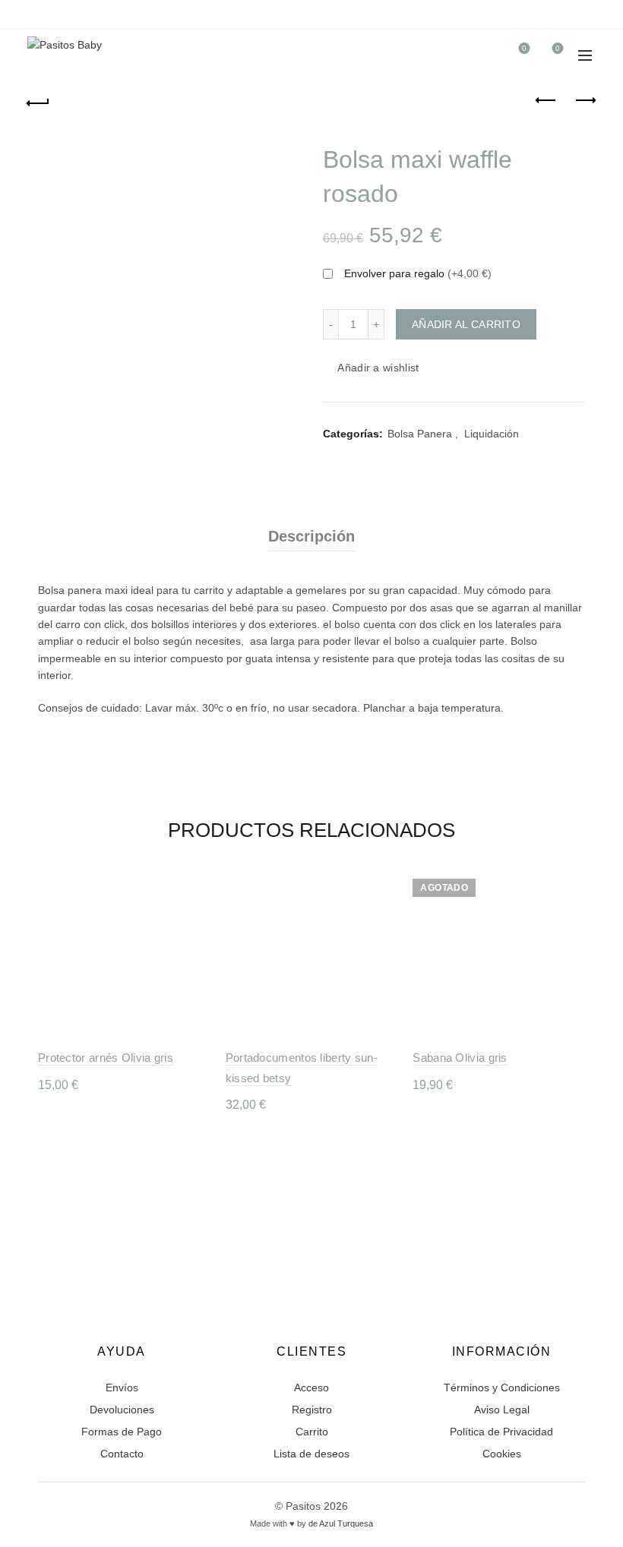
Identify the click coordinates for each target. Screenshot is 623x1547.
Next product (585, 101)
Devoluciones (122, 1409)
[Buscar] (481, 55)
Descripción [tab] (311, 536)
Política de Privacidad (501, 1431)
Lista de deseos (311, 1454)
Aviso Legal (502, 1409)
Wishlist (524, 48)
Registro (312, 1409)
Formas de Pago (121, 1431)
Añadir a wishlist (378, 367)
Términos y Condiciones (502, 1387)
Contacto (122, 1454)
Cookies (501, 1454)
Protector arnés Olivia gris (105, 1057)
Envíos (122, 1387)
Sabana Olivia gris (460, 1057)
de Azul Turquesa (340, 1523)
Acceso (311, 1387)
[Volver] (39, 101)
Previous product (547, 101)
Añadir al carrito (466, 324)
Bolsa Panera (419, 434)
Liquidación (491, 434)
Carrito (312, 1431)
